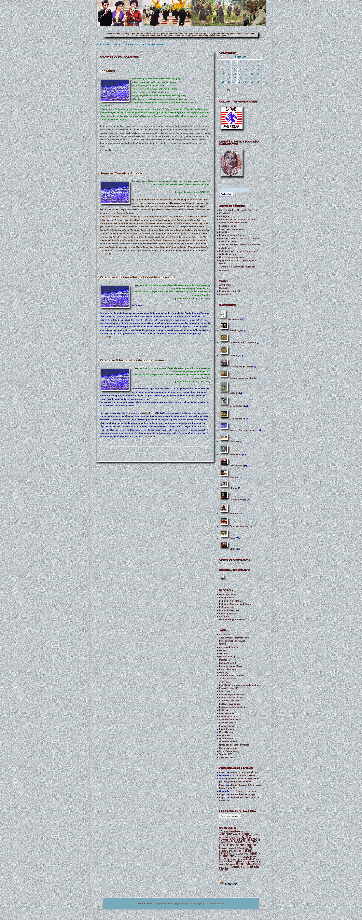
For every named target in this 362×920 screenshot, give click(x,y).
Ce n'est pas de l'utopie (241, 367)
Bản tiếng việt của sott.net (232, 641)
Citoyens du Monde (228, 647)
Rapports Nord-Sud (239, 526)
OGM (222, 858)
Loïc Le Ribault (226, 726)
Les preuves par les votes (231, 229)
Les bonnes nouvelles (230, 720)
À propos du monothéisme (244, 772)
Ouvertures (224, 735)
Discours (234, 393)
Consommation (245, 839)
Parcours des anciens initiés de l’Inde (237, 219)
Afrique (225, 834)
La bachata (224, 691)
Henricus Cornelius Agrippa (121, 173)
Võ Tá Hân (224, 616)
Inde (238, 851)
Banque (245, 834)
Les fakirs (107, 71)
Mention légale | (146, 903)
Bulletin (233, 355)
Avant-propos (102, 45)
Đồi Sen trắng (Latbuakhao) (232, 620)
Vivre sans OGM (227, 757)
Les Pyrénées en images (244, 791)
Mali (246, 853)
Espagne (231, 848)
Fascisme (241, 847)
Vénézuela (233, 867)
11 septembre (234, 319)
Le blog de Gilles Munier (231, 601)
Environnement (241, 845)
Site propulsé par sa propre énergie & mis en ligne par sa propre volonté (189, 903)
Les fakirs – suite (227, 226)
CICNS (222, 644)
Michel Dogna (226, 732)
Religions (230, 864)
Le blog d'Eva (226, 598)
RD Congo (256, 861)
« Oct (228, 90)
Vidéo (232, 549)
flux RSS (231, 884)
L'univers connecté (228, 688)
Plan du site (131, 45)
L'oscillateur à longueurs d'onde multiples (240, 685)
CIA (245, 837)
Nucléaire (250, 856)
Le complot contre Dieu (154, 45)
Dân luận (223, 653)
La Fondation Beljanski (230, 697)
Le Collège (224, 710)
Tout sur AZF (225, 754)
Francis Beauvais (227, 669)
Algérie (235, 835)
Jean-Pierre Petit (227, 679)
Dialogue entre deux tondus (243, 378)
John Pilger (224, 682)
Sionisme (245, 863)
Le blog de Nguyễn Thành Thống (235, 604)
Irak (243, 851)
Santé (232, 538)
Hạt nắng (223, 672)
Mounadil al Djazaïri (229, 610)
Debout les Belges (228, 656)
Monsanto (239, 857)
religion (222, 864)
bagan (222, 772)
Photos (233, 488)
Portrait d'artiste (238, 500)
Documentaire (237, 406)
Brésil (227, 837)
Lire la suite (107, 150)
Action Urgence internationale (234, 638)
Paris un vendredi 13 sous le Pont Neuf (238, 210)
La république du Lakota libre (233, 707)
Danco (222, 650)
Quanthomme (226, 738)
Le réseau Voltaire (228, 716)
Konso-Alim (236, 454)
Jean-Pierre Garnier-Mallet (232, 675)
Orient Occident (234, 859)
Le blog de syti (226, 607)
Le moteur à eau (227, 713)
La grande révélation (229, 701)
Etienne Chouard (227, 663)
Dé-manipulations (228, 594)
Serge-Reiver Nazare (229, 751)
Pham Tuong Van (227, 613)
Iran (248, 850)
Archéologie (236, 330)
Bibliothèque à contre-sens (243, 342)
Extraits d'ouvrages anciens (243, 430)
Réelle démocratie (228, 748)
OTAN (248, 859)
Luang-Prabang (226, 729)
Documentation (237, 419)
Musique (234, 477)
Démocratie (235, 842)
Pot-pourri (235, 513)
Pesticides (234, 861)
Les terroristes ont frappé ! (232, 235)
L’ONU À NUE (226, 213)
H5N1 (233, 851)
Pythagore (224, 216)
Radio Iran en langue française (234, 745)
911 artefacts (225, 634)
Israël (224, 853)
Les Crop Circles (227, 723)
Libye (240, 854)
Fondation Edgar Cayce (230, 666)
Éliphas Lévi (147, 413)
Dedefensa (224, 660)
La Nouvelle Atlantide (229, 704)
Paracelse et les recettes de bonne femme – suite (137, 277)
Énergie (245, 867)
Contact (117, 45)
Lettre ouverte (237, 466)
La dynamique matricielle (231, 694)
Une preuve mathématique (232, 257)
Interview (234, 441)
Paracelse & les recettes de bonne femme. (132, 360)
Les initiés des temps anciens (233, 223)
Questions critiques (229, 742)
